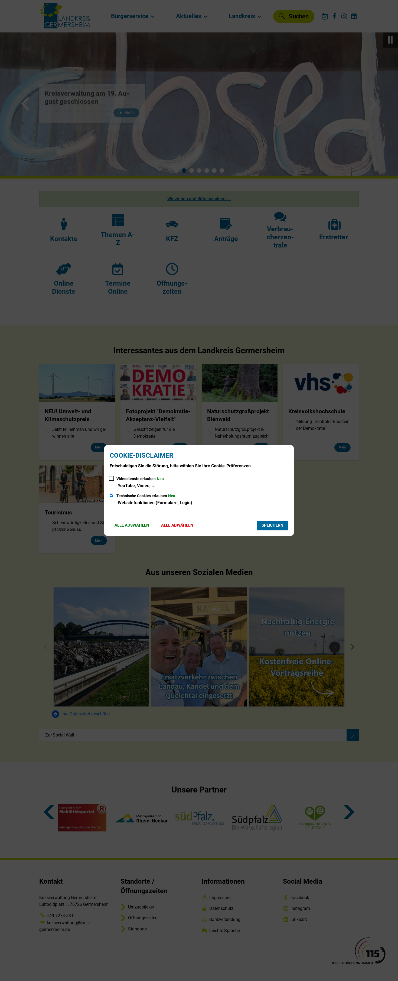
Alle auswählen (132, 525)
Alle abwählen (177, 525)
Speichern (272, 525)
